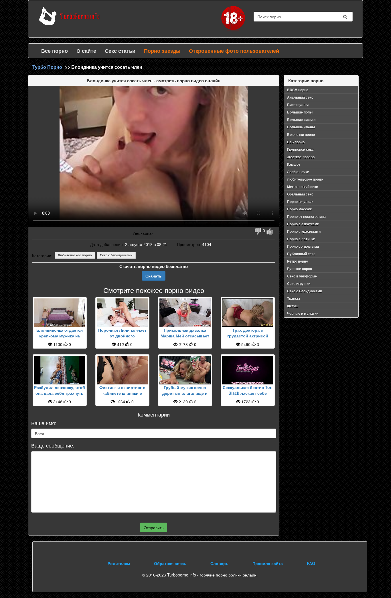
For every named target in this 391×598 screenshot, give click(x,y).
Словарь (219, 563)
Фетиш (293, 305)
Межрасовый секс (302, 186)
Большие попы (300, 112)
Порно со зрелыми (303, 246)
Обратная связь (170, 563)
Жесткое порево (301, 156)
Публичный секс (301, 253)
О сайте (86, 50)
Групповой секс (300, 149)
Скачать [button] (153, 276)
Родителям (119, 563)
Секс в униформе (302, 276)
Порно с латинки (301, 238)
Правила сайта (267, 563)
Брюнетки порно (301, 134)
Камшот (293, 164)
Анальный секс (300, 97)
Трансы (293, 298)
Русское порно (299, 268)
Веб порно (296, 141)
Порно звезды (162, 50)
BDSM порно (297, 89)
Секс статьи (120, 50)
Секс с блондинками (116, 255)
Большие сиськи (301, 119)
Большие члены (301, 127)
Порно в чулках (300, 201)
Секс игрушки (298, 283)
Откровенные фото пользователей (234, 50)
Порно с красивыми (304, 231)
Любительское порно (75, 255)
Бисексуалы (298, 104)
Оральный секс (300, 194)
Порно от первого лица (306, 216)
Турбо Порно (47, 67)
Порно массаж (299, 209)
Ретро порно (297, 261)
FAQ (311, 563)
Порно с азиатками (303, 223)
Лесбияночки (298, 171)
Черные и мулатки (302, 313)
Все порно (54, 50)
